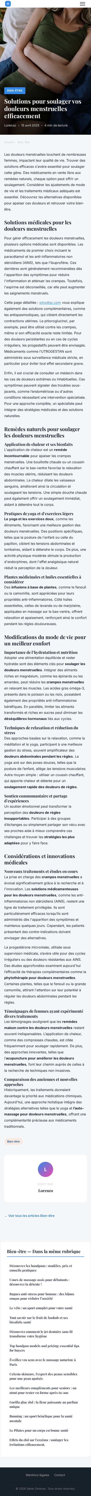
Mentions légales (37, 1475)
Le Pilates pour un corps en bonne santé (39, 1430)
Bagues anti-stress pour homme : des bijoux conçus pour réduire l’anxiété (42, 1296)
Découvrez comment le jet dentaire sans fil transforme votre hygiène (41, 1334)
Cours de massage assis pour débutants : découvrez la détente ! (39, 1282)
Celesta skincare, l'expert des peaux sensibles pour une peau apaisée (43, 1376)
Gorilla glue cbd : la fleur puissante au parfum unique (44, 1404)
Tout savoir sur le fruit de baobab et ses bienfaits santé (39, 1320)
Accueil (9, 142)
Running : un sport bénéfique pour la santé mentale (41, 1418)
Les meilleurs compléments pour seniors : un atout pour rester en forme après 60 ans (43, 1390)
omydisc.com (50, 302)
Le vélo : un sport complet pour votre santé (41, 1308)
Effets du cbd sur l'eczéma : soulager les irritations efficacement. (39, 1442)
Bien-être (14, 90)
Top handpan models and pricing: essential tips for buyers (44, 1348)
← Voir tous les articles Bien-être (29, 1216)
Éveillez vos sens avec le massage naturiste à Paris (43, 1362)
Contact (59, 1475)
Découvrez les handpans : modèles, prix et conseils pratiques (41, 1268)
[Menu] (82, 3)
